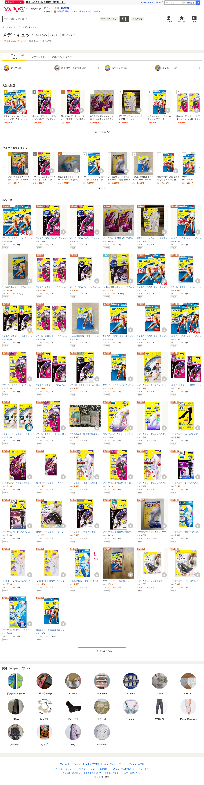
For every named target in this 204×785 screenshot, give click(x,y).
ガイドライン (144, 769)
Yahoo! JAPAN (147, 2)
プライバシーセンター (86, 769)
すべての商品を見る (102, 650)
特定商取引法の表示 (71, 773)
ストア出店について (92, 773)
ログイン (48, 11)
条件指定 (137, 19)
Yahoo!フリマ (92, 764)
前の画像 (5, 168)
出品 (194, 21)
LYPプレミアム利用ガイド (123, 769)
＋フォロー (54, 35)
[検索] (198, 2)
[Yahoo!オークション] (22, 8)
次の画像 (199, 168)
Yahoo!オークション (70, 764)
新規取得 (65, 8)
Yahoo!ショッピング (114, 764)
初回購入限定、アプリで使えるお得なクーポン (78, 11)
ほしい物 (23, 110)
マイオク (169, 21)
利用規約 (104, 769)
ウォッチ (181, 21)
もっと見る (100, 132)
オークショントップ (11, 27)
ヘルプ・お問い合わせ (132, 773)
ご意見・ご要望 (111, 773)
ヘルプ (159, 2)
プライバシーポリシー (63, 769)
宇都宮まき (190, 2)
